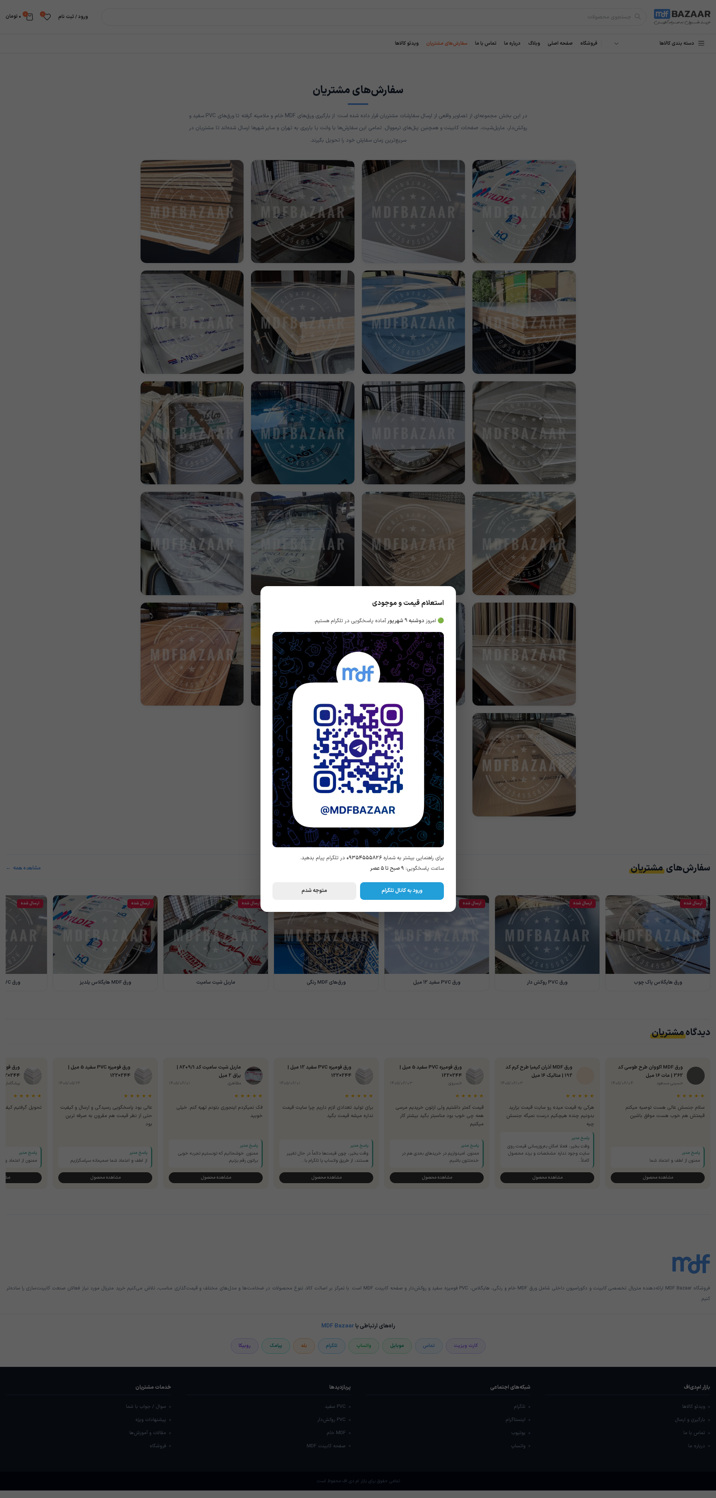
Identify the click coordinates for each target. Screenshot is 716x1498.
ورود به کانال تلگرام (401, 891)
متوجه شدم (314, 891)
